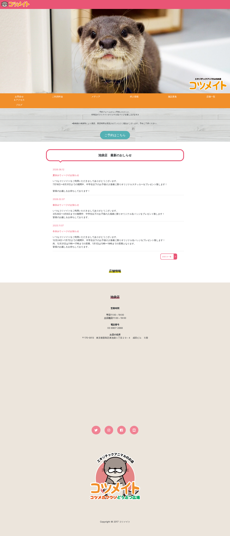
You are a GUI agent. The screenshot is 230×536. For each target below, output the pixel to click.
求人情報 (134, 96)
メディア (95, 96)
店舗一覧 (210, 96)
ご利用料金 (57, 96)
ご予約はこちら (115, 135)
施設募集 (172, 96)
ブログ (19, 104)
